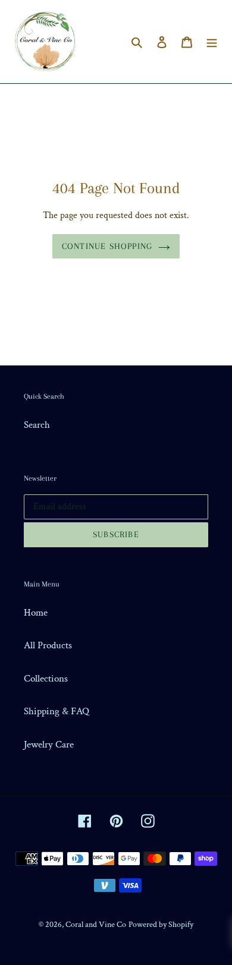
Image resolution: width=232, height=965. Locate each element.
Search (37, 424)
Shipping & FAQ (56, 711)
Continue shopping (107, 246)
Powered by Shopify (160, 924)
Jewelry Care (49, 744)
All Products (48, 645)
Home (36, 612)
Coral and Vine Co (95, 924)
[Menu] (211, 41)
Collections (46, 678)
